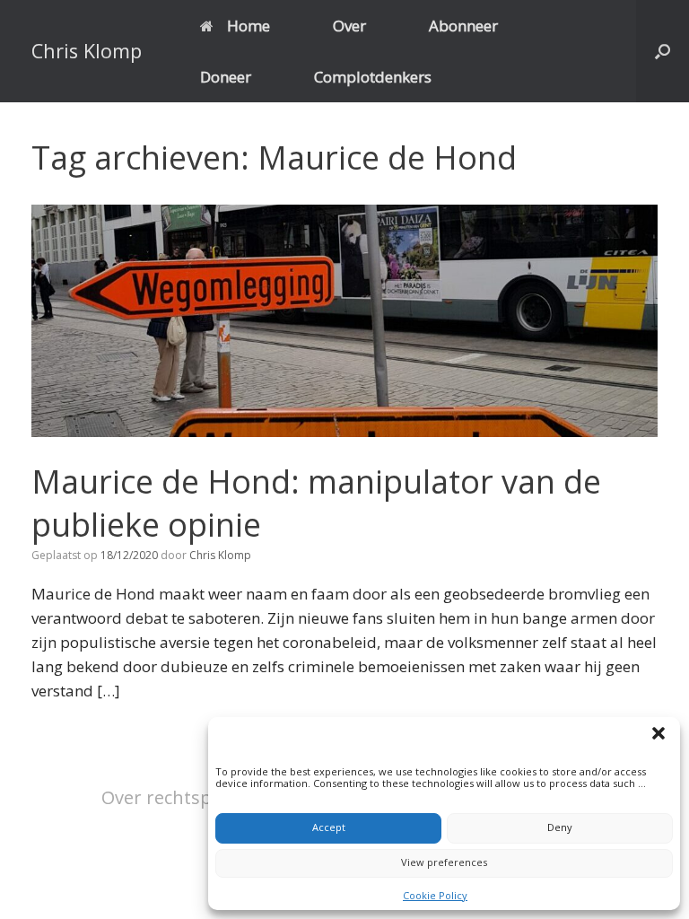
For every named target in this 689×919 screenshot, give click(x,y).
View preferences (444, 862)
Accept (328, 827)
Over (349, 25)
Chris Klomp (220, 555)
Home (248, 25)
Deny (559, 827)
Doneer (225, 76)
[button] (661, 736)
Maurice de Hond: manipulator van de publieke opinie (316, 503)
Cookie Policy (435, 895)
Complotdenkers (373, 76)
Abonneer (463, 25)
